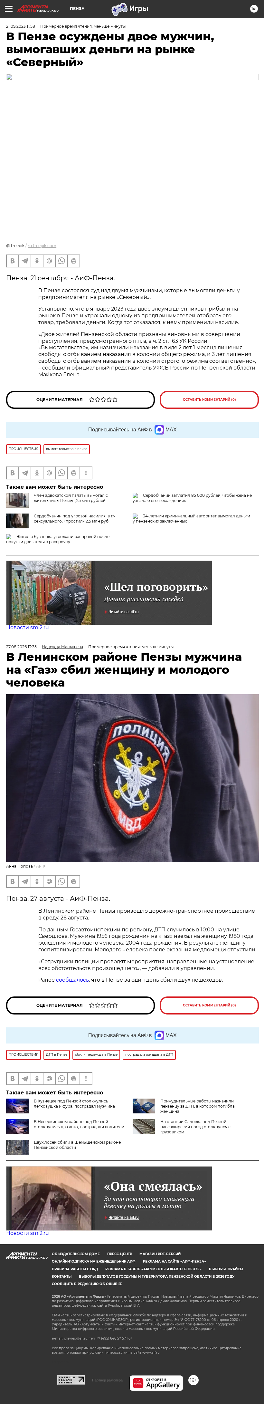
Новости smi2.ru (27, 627)
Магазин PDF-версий (160, 1254)
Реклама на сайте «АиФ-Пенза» (174, 1261)
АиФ (40, 866)
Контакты (61, 1276)
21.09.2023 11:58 (20, 26)
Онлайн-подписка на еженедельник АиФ (94, 1261)
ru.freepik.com (42, 245)
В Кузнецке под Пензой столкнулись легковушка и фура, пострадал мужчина (74, 1104)
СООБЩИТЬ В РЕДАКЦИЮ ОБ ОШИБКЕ (87, 1284)
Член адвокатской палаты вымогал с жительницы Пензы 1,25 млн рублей (71, 498)
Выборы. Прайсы (226, 1269)
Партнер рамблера (107, 1380)
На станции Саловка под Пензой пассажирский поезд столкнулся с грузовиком (195, 1126)
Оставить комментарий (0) (209, 400)
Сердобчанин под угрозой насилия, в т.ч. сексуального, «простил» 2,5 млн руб (75, 519)
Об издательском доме (76, 1254)
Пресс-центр (119, 1254)
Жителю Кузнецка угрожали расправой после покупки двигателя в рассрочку (57, 539)
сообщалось (72, 980)
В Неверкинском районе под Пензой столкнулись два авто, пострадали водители (79, 1124)
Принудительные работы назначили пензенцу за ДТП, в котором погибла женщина (197, 1106)
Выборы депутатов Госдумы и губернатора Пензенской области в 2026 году (156, 1276)
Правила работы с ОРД (75, 1269)
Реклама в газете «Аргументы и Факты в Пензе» (153, 1269)
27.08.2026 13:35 (21, 646)
